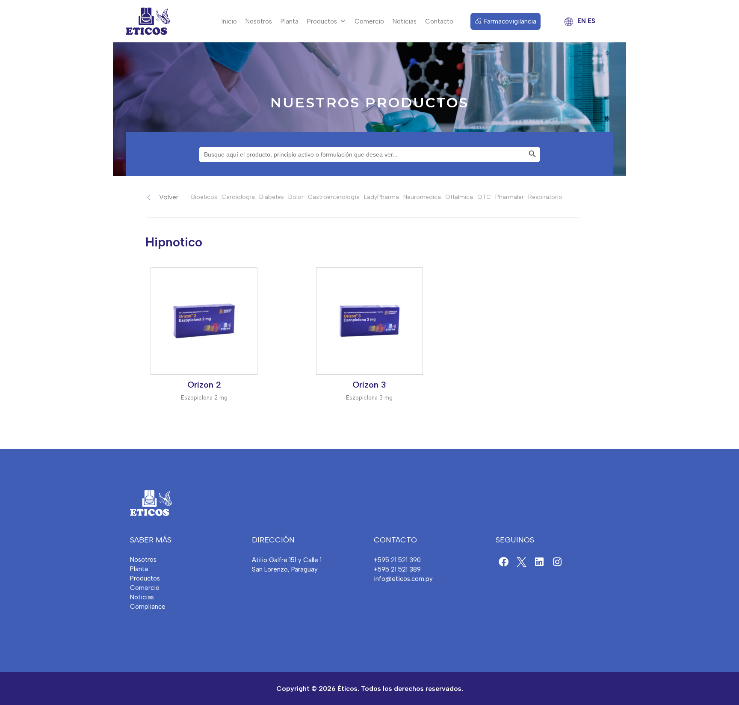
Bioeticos (204, 197)
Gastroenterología (334, 197)
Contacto (439, 21)
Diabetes (271, 197)
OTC (484, 197)
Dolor (296, 197)
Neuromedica (422, 197)
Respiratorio (545, 197)
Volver (168, 197)
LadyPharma (381, 197)
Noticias (405, 21)
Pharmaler (509, 197)
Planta (290, 21)
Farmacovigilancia (510, 21)
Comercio (369, 21)
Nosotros (258, 21)
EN (581, 21)
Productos (322, 21)
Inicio (229, 21)
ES (591, 21)
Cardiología (238, 197)
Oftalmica (459, 197)
